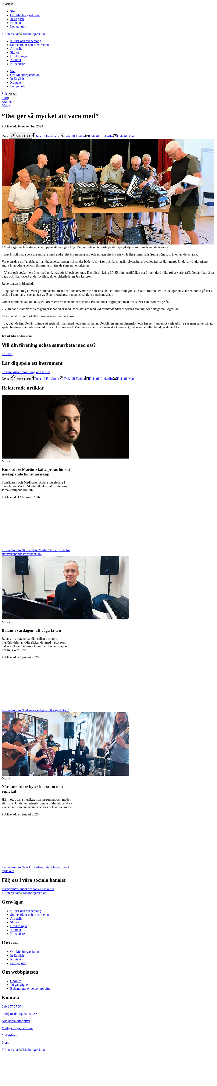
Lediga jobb (18, 963)
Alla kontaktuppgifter (16, 1021)
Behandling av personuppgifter (30, 988)
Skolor (14, 922)
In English (17, 955)
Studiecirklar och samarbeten (29, 914)
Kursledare (17, 933)
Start (5, 98)
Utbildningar (18, 926)
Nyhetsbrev (9, 1035)
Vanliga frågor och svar (17, 1028)
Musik (6, 105)
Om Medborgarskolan (25, 951)
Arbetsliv (16, 918)
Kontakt (15, 959)
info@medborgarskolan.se (19, 1014)
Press (5, 1042)
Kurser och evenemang (25, 911)
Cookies (8, 4)
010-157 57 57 (11, 1006)
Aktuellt (7, 102)
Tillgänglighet (19, 985)
